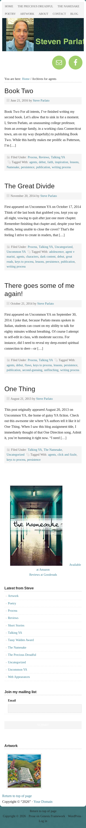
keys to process (24, 261)
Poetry (10, 13)
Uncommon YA (16, 251)
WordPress (74, 816)
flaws (28, 365)
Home (9, 6)
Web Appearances (19, 677)
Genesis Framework (52, 816)
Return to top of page (17, 796)
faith (50, 162)
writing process (61, 167)
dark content (48, 256)
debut (42, 162)
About (43, 13)
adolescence (56, 251)
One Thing (19, 388)
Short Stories (16, 625)
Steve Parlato (41, 100)
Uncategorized (64, 247)
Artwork (27, 13)
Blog (74, 13)
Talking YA (58, 157)
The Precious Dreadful (35, 6)
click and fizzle (67, 454)
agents (33, 162)
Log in (43, 821)
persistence (27, 167)
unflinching (51, 370)
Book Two (18, 90)
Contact (59, 13)
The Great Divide (29, 186)
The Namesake (68, 6)
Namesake (13, 167)
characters (32, 256)
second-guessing (32, 370)
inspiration (61, 162)
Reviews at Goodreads (43, 574)
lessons (74, 162)
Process (32, 157)
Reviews (44, 157)
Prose (32, 816)
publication (43, 167)
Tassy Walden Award (21, 640)
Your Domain (43, 801)
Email (12, 700)
